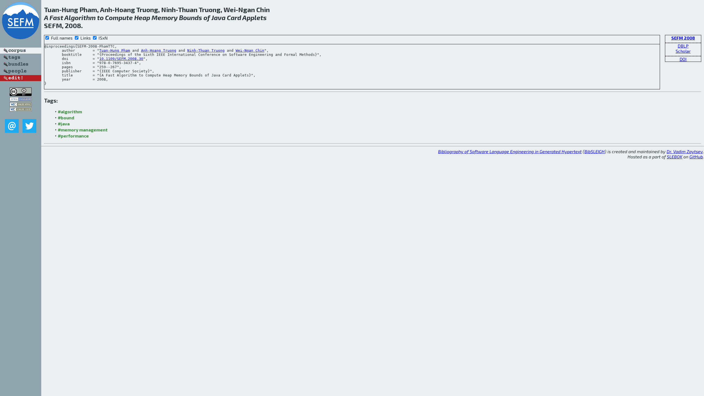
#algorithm (70, 111)
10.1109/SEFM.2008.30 (121, 59)
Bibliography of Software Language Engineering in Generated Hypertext (510, 151)
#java (64, 123)
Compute (119, 17)
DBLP (683, 45)
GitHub (696, 156)
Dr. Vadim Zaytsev (685, 151)
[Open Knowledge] (21, 99)
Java (218, 17)
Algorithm (80, 17)
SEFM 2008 (683, 37)
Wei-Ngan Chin (250, 50)
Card (234, 17)
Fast (56, 17)
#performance (73, 135)
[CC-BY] (21, 94)
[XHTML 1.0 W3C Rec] (21, 104)
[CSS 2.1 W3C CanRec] (21, 115)
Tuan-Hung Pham (114, 50)
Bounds (190, 17)
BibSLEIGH (594, 151)
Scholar (683, 51)
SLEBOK (674, 156)
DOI (683, 59)
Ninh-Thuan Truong (206, 50)
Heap (142, 17)
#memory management (83, 129)
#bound (66, 117)
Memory (165, 17)
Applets (254, 17)
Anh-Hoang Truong (158, 50)
